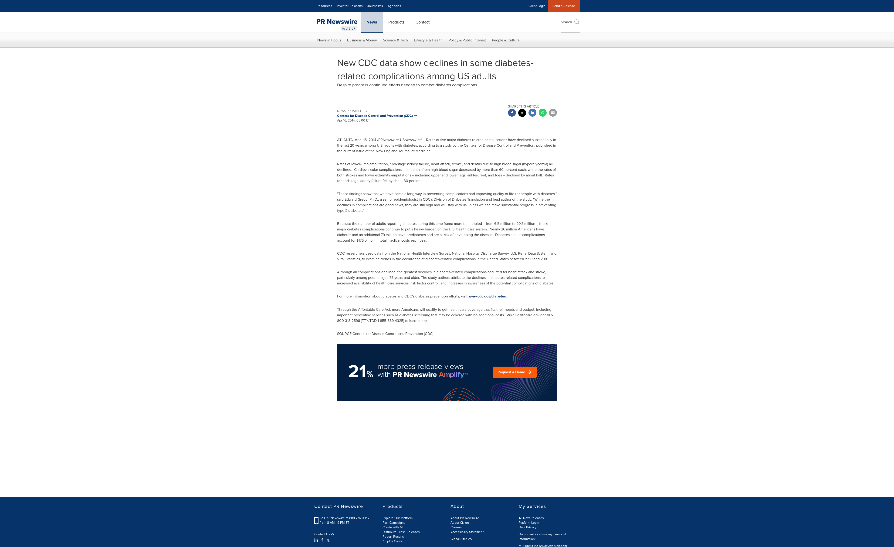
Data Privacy (527, 527)
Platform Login (529, 522)
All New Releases (531, 518)
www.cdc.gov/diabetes (487, 296)
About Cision (459, 522)
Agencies (394, 5)
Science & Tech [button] (395, 40)
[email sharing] (553, 113)
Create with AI (393, 527)
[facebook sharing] (512, 113)
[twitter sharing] (522, 113)
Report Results (393, 536)
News (371, 22)
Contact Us (322, 534)
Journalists (375, 5)
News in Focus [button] (329, 40)
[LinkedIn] (316, 540)
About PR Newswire (464, 518)
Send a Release (563, 5)
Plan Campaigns (394, 522)
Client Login (536, 5)
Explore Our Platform (398, 518)
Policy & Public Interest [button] (467, 40)
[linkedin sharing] (532, 113)
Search (566, 21)
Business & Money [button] (362, 40)
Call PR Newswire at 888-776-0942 (344, 518)
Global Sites (459, 539)
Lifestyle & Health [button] (428, 40)
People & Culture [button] (506, 40)
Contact (423, 22)
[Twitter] (328, 540)
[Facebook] (322, 540)
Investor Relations (350, 5)
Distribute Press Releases (401, 532)
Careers (456, 527)
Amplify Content (394, 541)
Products (396, 22)
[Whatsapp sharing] (543, 113)
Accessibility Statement (467, 532)
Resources (324, 5)
